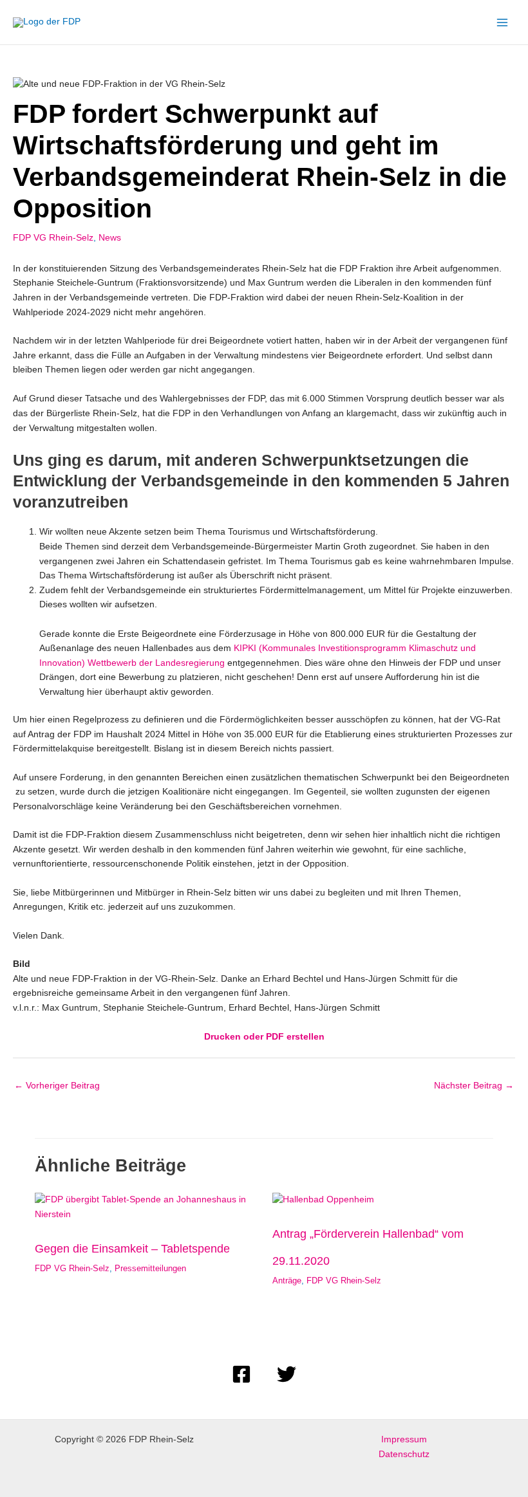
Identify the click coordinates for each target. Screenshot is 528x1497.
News (110, 238)
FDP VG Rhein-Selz (53, 238)
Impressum (404, 1439)
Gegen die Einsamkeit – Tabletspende (132, 1248)
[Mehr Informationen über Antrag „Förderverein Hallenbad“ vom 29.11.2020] (323, 1199)
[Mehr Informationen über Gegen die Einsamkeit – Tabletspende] (145, 1206)
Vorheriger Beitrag (57, 1085)
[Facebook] (241, 1374)
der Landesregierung (182, 663)
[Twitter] (286, 1374)
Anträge (286, 1280)
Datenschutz (404, 1454)
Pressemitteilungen (150, 1268)
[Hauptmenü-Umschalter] (502, 22)
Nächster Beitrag (474, 1085)
